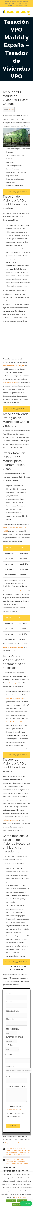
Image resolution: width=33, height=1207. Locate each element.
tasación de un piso (20, 591)
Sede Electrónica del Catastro (16, 722)
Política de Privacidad (14, 1110)
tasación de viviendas (10, 383)
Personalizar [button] (16, 1204)
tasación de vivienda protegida (13, 366)
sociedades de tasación (11, 820)
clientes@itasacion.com (20, 5)
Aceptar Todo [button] (11, 1201)
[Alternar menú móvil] (29, 15)
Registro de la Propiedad (15, 698)
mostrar (11, 110)
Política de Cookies (20, 1197)
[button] (16, 1151)
